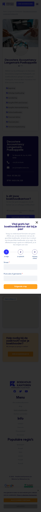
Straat (7, 262)
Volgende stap (20, 286)
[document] (20, 256)
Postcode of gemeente (13, 274)
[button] (36, 222)
